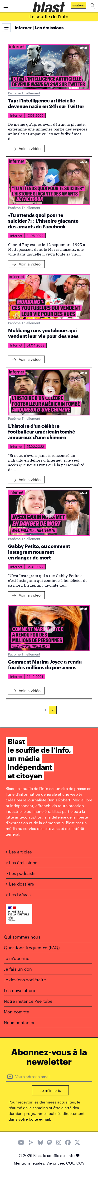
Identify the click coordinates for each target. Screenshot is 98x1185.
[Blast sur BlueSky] (40, 1143)
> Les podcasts (20, 873)
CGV (80, 1163)
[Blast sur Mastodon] (49, 1143)
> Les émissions (21, 862)
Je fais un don (18, 969)
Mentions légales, (30, 1163)
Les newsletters (19, 990)
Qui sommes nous (22, 936)
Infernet (16, 115)
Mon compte (16, 1011)
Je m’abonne (16, 958)
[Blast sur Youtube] (21, 1143)
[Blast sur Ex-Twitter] (77, 1143)
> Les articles (19, 851)
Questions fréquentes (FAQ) (32, 947)
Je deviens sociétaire (25, 979)
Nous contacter (19, 1022)
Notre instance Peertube (28, 1001)
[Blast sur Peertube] (31, 1143)
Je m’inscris (50, 1090)
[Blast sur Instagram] (58, 1143)
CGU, (71, 1163)
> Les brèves (18, 894)
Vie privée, (56, 1163)
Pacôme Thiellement (24, 93)
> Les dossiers (20, 883)
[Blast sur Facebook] (68, 1143)
